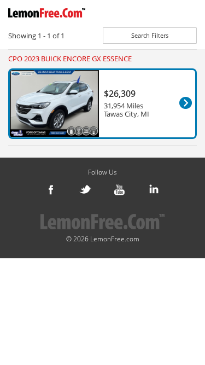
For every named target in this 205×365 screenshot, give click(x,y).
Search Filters (149, 35)
